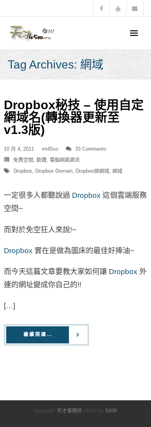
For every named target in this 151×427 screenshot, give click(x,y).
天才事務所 (69, 410)
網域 (117, 171)
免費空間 (23, 160)
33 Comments (90, 149)
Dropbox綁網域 (92, 171)
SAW (111, 410)
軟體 (41, 160)
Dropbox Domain (53, 171)
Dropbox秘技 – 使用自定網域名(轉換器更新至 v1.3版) (74, 117)
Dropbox (23, 171)
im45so (50, 149)
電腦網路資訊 (65, 160)
